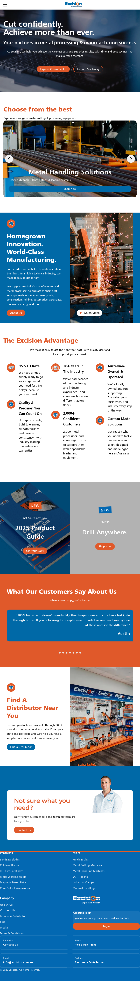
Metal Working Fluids (13, 876)
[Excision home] (106, 900)
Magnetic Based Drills (13, 882)
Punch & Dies (81, 859)
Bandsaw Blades (10, 859)
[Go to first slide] (131, 159)
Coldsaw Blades (9, 865)
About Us (6, 904)
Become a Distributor (13, 916)
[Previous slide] (9, 159)
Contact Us (7, 910)
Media (4, 927)
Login (106, 926)
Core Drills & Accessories (15, 888)
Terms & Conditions (12, 933)
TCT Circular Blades (11, 871)
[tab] (64, 122)
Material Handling (84, 888)
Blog (2, 921)
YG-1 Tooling (80, 876)
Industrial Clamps (83, 882)
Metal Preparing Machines (88, 871)
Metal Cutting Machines (87, 865)
